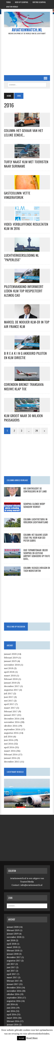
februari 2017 (11, 711)
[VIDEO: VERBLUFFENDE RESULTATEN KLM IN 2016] (27, 218)
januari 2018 (10, 682)
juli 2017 (8, 693)
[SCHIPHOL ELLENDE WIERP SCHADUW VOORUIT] (12, 509)
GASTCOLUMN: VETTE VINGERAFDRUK (17, 195)
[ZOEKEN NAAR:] (27, 84)
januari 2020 (10, 653)
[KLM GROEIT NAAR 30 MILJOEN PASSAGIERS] (27, 410)
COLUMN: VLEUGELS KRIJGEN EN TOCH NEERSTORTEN (36, 569)
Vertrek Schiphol (39, 2)
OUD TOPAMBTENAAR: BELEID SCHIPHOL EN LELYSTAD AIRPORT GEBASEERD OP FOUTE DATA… (36, 554)
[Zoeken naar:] (27, 905)
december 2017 (11, 686)
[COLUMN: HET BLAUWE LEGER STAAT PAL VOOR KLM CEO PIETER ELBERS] (12, 540)
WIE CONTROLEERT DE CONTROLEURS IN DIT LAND (35, 490)
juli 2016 (8, 736)
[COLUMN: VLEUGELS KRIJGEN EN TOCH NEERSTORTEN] (12, 574)
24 (36, 430)
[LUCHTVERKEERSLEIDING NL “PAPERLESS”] (27, 249)
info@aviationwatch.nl (31, 885)
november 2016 (12, 722)
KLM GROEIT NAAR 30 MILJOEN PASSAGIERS (23, 417)
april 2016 (9, 747)
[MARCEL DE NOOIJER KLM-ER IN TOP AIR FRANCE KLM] (27, 316)
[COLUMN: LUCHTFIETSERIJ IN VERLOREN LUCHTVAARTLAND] (12, 525)
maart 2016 (10, 750)
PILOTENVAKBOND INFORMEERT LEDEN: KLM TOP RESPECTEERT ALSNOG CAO (23, 291)
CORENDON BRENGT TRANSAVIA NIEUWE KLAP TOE (24, 386)
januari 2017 (10, 714)
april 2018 (9, 671)
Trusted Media (27, 881)
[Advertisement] (27, 54)
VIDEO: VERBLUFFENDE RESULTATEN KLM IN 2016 (26, 226)
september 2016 (12, 729)
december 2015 (11, 761)
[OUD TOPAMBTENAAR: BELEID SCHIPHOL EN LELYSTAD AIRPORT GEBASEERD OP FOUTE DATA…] (12, 556)
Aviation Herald (12, 6)
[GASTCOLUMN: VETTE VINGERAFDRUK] (27, 187)
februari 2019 (11, 657)
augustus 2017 (11, 689)
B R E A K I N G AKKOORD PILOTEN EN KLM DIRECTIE (25, 355)
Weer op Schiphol (21, 2)
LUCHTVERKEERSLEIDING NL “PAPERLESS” (21, 257)
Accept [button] (21, 1038)
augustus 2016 (11, 732)
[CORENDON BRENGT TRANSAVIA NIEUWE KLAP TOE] (27, 379)
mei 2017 (8, 700)
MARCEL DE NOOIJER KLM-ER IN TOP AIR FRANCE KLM (26, 324)
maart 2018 (10, 675)
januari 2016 (10, 757)
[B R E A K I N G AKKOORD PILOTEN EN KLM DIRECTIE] (27, 347)
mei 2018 (8, 668)
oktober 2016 (10, 725)
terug (8, 2)
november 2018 (12, 664)
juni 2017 (8, 696)
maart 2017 (10, 707)
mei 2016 (8, 743)
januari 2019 (10, 661)
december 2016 (11, 718)
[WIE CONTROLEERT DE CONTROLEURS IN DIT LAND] (12, 494)
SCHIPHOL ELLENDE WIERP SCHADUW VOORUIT (34, 505)
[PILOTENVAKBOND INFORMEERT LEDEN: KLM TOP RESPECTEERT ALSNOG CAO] (27, 281)
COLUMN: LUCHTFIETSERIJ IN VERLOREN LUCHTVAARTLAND (35, 521)
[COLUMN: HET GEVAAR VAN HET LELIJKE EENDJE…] (27, 125)
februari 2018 (11, 679)
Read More (32, 1038)
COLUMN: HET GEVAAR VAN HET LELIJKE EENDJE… (23, 132)
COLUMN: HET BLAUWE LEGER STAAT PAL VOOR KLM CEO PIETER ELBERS (35, 537)
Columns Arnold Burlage (17, 480)
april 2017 (9, 704)
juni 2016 (8, 740)
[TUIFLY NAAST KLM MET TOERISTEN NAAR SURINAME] (27, 156)
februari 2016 (11, 754)
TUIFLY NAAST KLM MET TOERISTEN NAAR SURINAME (26, 164)
